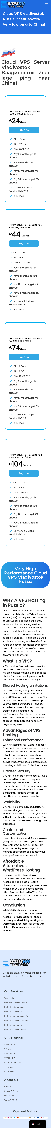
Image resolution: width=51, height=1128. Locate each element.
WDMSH (32, 11)
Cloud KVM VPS (33, 27)
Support (32, 52)
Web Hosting (34, 18)
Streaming (33, 35)
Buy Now (24, 130)
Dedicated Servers (33, 44)
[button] (47, 5)
